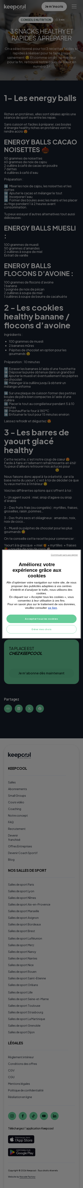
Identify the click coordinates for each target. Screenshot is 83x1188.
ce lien (52, 607)
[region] (41, 593)
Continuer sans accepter (64, 554)
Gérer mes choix (41, 629)
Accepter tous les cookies (41, 618)
